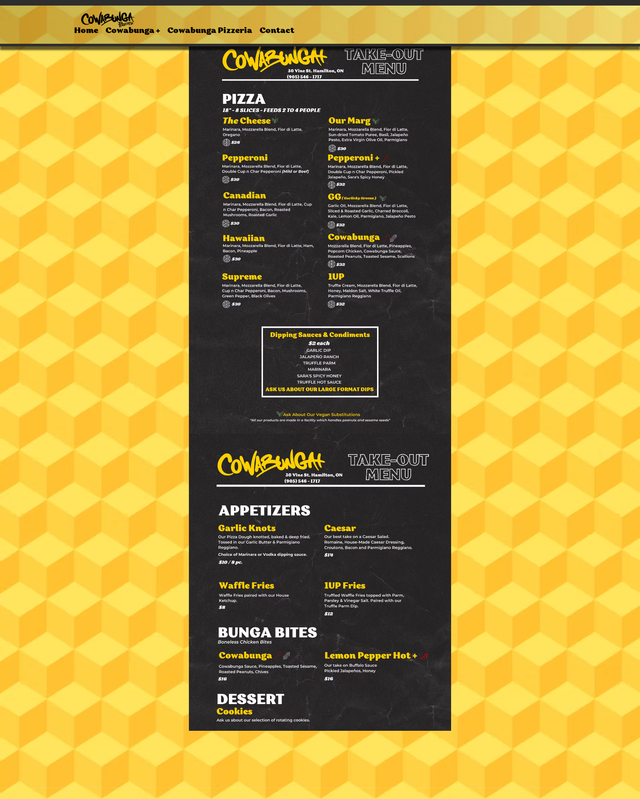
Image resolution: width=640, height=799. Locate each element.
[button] (133, 31)
